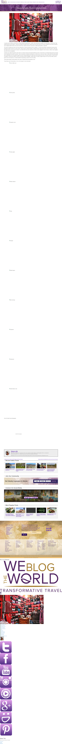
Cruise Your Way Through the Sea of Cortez (30, 469)
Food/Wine (8, 529)
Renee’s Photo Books (52, 544)
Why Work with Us (8, 550)
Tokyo (43, 548)
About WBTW (7, 542)
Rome (38, 550)
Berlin (38, 542)
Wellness (8, 534)
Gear (17, 543)
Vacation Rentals (30, 545)
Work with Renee (51, 545)
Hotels (7, 531)
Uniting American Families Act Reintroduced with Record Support (13, 459)
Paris (38, 549)
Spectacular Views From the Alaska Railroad (41, 469)
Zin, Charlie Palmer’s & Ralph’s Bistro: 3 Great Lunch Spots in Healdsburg (10, 514)
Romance (28, 543)
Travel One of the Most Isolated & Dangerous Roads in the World (51, 470)
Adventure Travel (9, 527)
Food (25, 2)
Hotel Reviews (29, 542)
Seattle (43, 544)
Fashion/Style (18, 542)
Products (34, 2)
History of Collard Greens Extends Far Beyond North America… (41, 514)
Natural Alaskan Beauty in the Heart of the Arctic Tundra (20, 470)
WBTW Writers (9, 533)
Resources (41, 2)
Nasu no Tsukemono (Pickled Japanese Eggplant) (29, 514)
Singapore (44, 545)
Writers (49, 543)
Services (6, 549)
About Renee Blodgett (52, 542)
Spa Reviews (29, 544)
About (9, 2)
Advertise (6, 543)
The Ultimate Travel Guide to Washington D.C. (51, 514)
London (38, 543)
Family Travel (8, 528)
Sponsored (7, 548)
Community (7, 544)
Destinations (12, 2)
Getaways (8, 530)
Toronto (43, 549)
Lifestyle (17, 544)
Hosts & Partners (8, 545)
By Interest (18, 2)
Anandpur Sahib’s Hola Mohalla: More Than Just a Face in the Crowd (48, 459)
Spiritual (22, 2)
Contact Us (7, 551)
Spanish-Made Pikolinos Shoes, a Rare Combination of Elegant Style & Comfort (20, 515)
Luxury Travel (29, 2)
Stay (38, 2)
